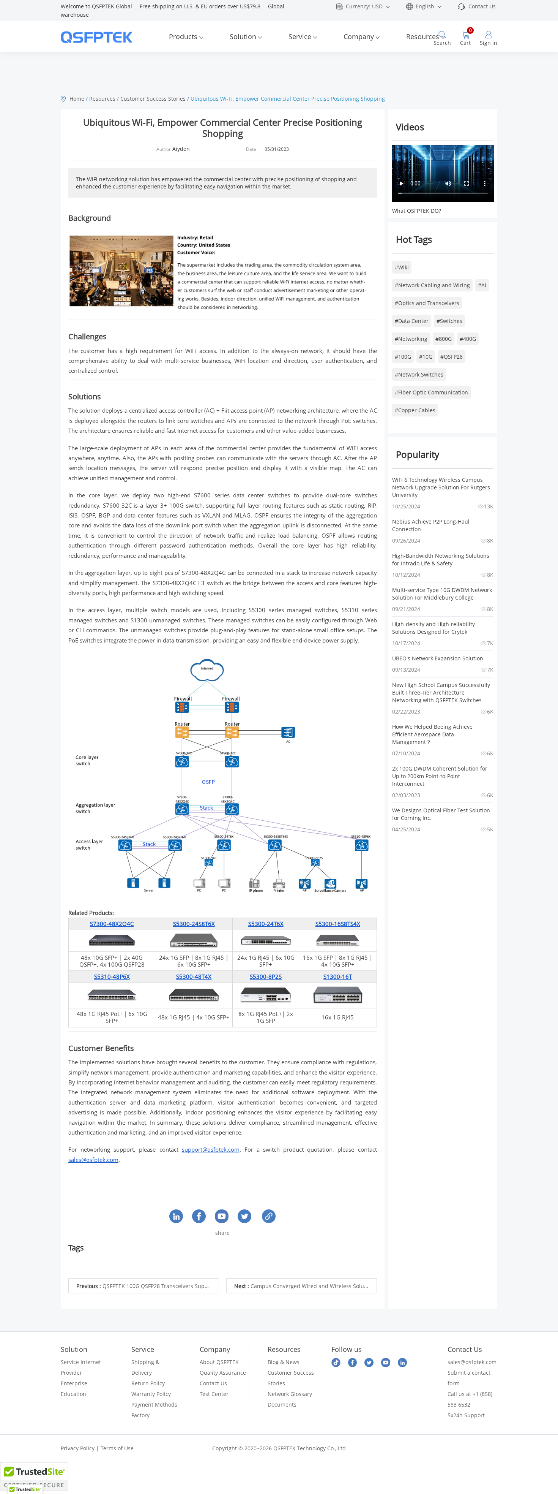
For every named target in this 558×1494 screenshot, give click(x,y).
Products (183, 36)
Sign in (488, 42)
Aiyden (181, 148)
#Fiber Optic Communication (431, 392)
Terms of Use (117, 1448)
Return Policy (148, 1383)
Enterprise (74, 1383)
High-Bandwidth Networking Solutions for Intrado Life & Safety (441, 559)
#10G (425, 356)
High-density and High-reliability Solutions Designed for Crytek (434, 627)
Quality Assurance (223, 1372)
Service (299, 36)
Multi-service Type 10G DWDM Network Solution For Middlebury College (442, 593)
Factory (140, 1415)
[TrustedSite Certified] (34, 1476)
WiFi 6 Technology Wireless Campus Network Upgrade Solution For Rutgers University (442, 487)
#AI (482, 285)
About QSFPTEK (219, 1362)
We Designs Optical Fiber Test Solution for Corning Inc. (442, 814)
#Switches (449, 320)
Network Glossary (290, 1393)
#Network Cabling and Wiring (432, 285)
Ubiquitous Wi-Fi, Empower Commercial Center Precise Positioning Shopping (288, 98)
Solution (243, 36)
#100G (403, 356)
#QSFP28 (451, 356)
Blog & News (283, 1362)
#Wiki (402, 267)
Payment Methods (154, 1404)
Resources (422, 36)
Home (76, 98)
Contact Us (482, 6)
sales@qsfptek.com (472, 1362)
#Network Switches (419, 374)
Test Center (214, 1393)
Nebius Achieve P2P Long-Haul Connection (431, 525)
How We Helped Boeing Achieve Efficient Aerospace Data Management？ (433, 734)
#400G (468, 338)
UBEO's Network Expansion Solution (437, 658)
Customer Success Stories (153, 98)
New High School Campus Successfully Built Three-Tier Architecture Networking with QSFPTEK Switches (442, 692)
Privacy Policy (78, 1448)
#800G (443, 338)
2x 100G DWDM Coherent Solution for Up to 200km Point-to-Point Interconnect (440, 776)
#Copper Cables (415, 410)
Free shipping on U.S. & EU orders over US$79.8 (204, 6)
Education (73, 1393)
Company (359, 36)
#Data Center (412, 320)
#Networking (411, 338)
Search (442, 42)
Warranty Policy (151, 1393)
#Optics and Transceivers (427, 303)
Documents (282, 1404)
